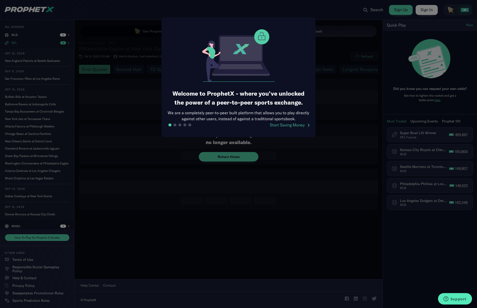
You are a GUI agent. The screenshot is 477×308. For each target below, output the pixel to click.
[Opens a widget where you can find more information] (455, 299)
